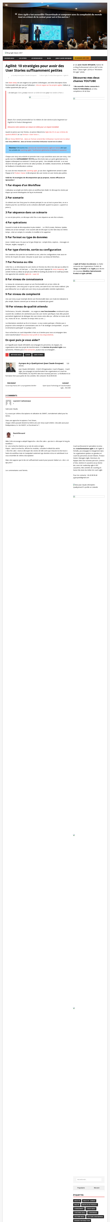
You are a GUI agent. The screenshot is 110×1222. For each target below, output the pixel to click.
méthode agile (16, 355)
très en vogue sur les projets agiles (49, 85)
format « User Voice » (30, 134)
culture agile (79, 1217)
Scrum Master (93, 456)
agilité (76, 1205)
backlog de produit (89, 1205)
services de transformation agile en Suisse (44, 148)
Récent (96, 1188)
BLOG (49, 58)
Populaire (81, 1188)
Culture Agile (43, 75)
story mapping (58, 269)
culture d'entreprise (95, 1217)
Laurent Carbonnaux (22, 401)
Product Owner (20, 173)
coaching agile (31, 171)
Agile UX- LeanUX (89, 1201)
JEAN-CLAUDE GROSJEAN (64, 58)
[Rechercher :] (89, 1179)
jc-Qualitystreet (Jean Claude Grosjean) (23, 75)
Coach (75, 446)
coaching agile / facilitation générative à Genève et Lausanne (43, 150)
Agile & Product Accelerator (85, 264)
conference (92, 1213)
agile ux (77, 1201)
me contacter (30, 350)
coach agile (91, 1209)
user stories (38, 355)
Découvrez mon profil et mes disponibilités (37, 335)
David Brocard (19, 433)
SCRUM (27, 355)
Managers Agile (84, 458)
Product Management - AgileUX (58, 75)
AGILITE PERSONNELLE (82, 89)
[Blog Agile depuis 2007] (55, 48)
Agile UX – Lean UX (32, 274)
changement (79, 1209)
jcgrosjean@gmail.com (81, 478)
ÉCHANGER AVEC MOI (82, 58)
